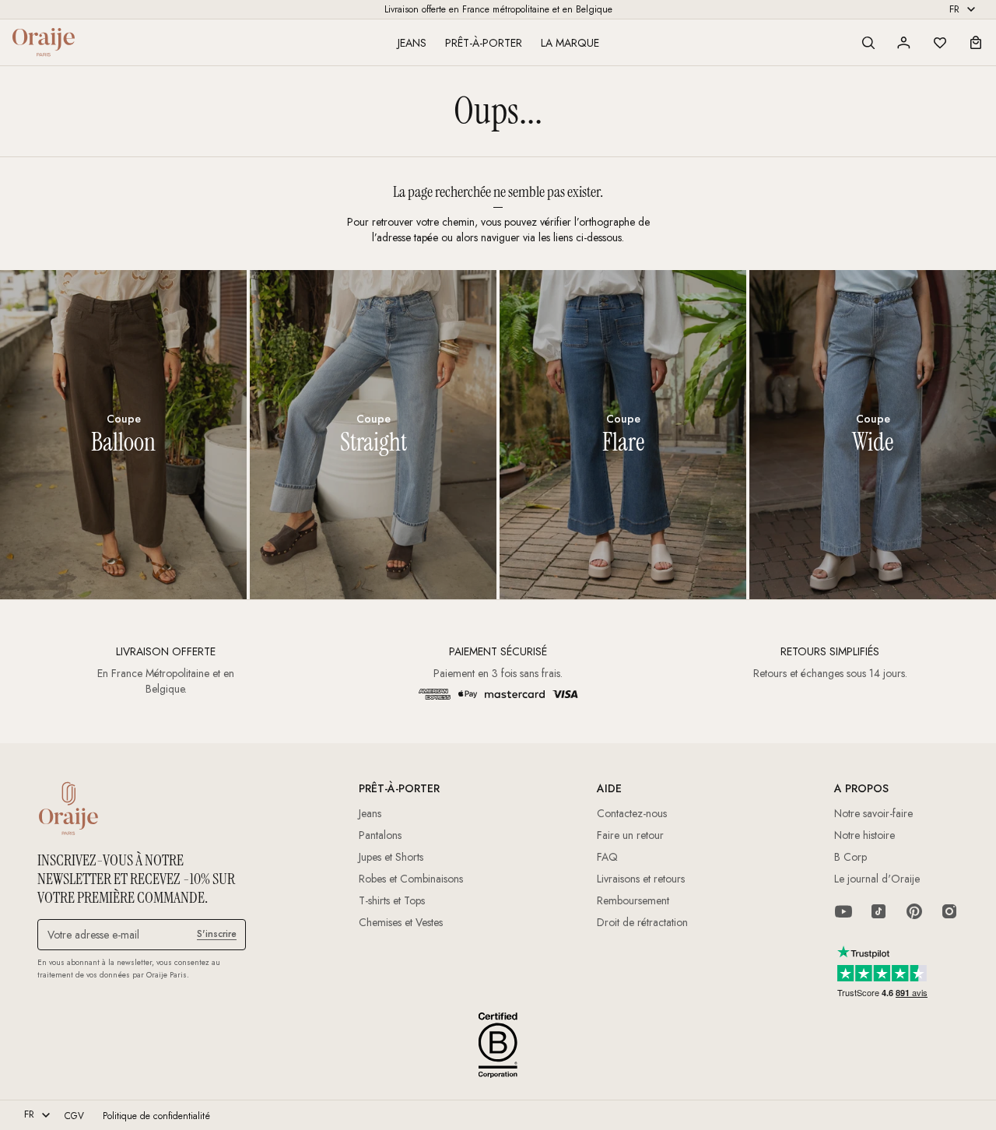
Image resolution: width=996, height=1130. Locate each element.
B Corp (850, 857)
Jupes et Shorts (391, 857)
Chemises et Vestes (401, 922)
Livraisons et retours (641, 878)
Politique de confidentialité (156, 1116)
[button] (868, 43)
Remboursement (633, 900)
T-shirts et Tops (392, 900)
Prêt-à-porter (483, 43)
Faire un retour (630, 835)
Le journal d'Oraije (877, 878)
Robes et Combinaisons (411, 878)
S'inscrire (217, 934)
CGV (74, 1116)
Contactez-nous (632, 813)
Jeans (412, 43)
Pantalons (380, 835)
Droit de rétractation (642, 922)
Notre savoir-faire (873, 813)
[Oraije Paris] (43, 42)
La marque (570, 43)
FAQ (607, 857)
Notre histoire (864, 835)
